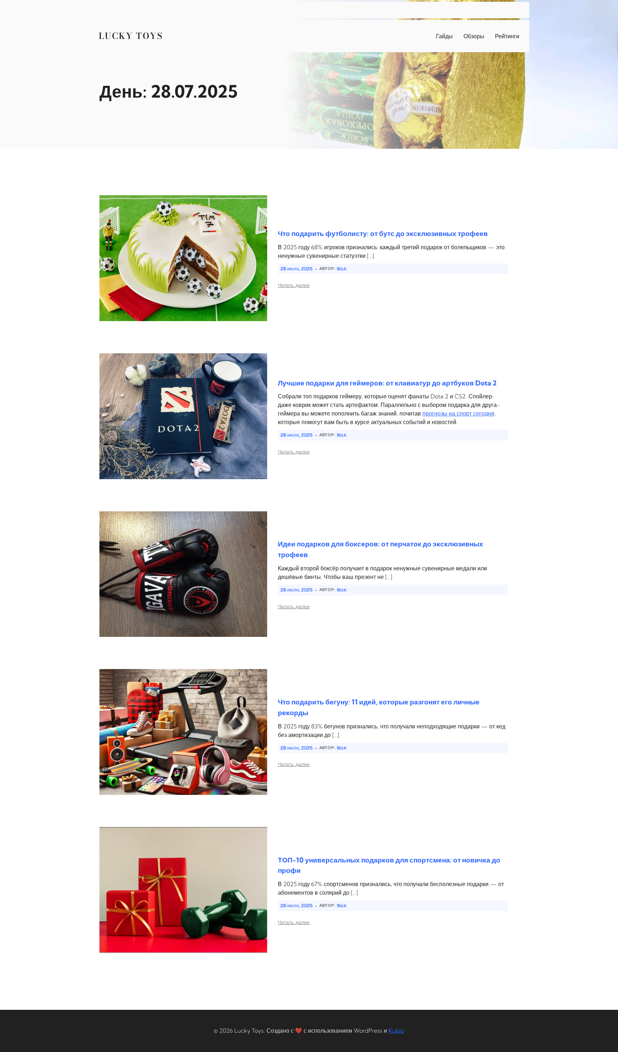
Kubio (396, 1030)
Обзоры (474, 36)
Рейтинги (507, 36)
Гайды (444, 36)
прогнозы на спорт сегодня (458, 413)
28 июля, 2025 (296, 269)
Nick (342, 269)
